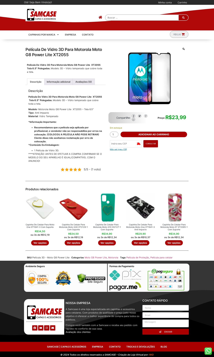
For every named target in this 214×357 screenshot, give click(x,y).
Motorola (113, 257)
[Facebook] (34, 328)
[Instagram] (46, 328)
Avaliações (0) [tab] (83, 81)
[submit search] (183, 18)
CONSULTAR (151, 143)
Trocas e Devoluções (140, 346)
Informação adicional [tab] (58, 81)
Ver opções (40, 242)
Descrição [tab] (35, 81)
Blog (164, 346)
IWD (151, 354)
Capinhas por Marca (41, 34)
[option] (148, 78)
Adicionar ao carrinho (153, 134)
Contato (87, 34)
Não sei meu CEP (118, 149)
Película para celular (161, 257)
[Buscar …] (142, 18)
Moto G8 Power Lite (96, 257)
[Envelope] (52, 328)
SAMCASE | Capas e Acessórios (66, 346)
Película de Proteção (137, 257)
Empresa (70, 34)
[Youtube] (40, 328)
